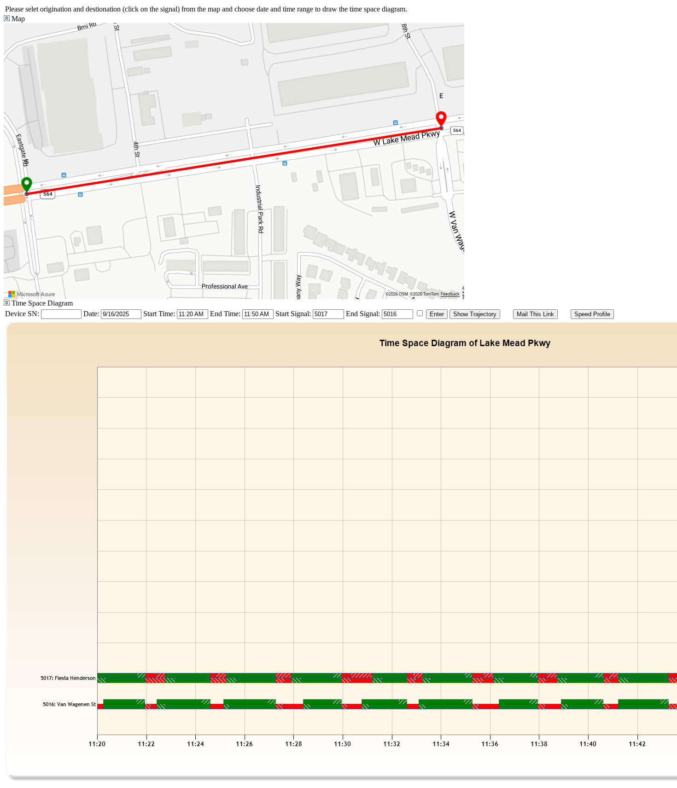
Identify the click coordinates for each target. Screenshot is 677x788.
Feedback (450, 294)
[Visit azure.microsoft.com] (31, 294)
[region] (234, 161)
